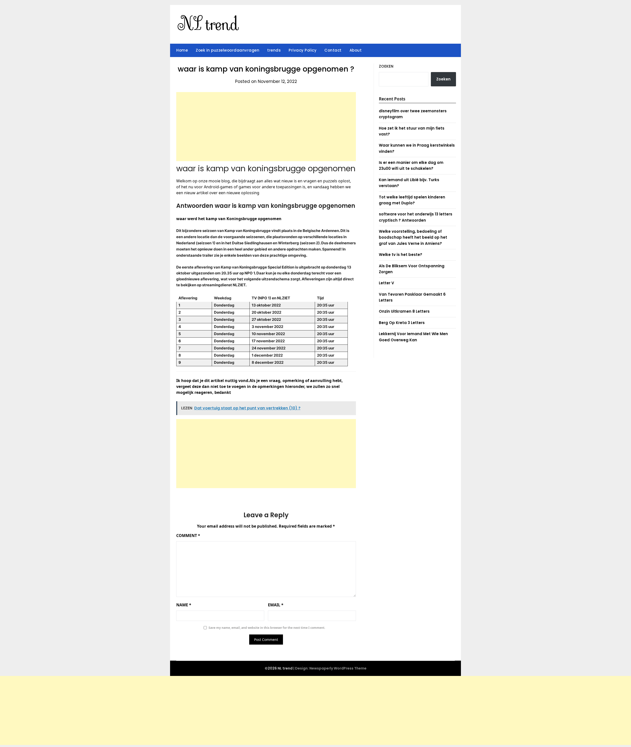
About (356, 50)
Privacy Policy (302, 50)
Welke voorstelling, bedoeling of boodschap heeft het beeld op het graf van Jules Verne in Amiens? (413, 237)
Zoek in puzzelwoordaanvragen (227, 50)
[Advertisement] (266, 126)
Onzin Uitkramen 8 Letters (404, 311)
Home (182, 50)
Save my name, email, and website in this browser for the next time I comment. (267, 628)
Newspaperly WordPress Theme (338, 668)
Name (183, 605)
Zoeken (386, 66)
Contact (333, 50)
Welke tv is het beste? (400, 254)
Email (275, 605)
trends (274, 50)
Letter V (386, 283)
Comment (188, 535)
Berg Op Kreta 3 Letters (402, 322)
